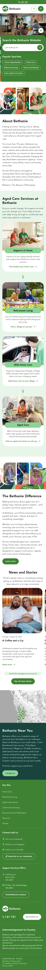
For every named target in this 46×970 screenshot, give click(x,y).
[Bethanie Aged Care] (11, 9)
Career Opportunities (12, 62)
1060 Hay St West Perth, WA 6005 (10, 877)
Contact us (10, 773)
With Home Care (23, 364)
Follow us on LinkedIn (14, 850)
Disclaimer (6, 961)
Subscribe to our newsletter (19, 856)
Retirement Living (11, 68)
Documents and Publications (14, 813)
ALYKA (10, 966)
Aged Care (23, 424)
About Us (6, 818)
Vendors (19, 959)
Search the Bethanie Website (21, 40)
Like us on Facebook (13, 839)
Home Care (30, 62)
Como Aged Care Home (13, 73)
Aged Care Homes (10, 802)
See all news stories (23, 681)
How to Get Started (31, 68)
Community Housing (11, 807)
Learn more (11, 561)
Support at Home (23, 250)
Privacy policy (16, 961)
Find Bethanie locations (16, 894)
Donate (5, 823)
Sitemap (23, 963)
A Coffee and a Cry (12, 640)
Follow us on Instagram (15, 844)
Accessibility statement (10, 963)
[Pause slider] (41, 30)
